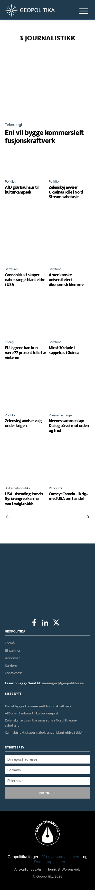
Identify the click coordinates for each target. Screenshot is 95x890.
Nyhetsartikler (70, 55)
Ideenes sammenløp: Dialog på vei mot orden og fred (69, 425)
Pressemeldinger (61, 415)
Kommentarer (22, 55)
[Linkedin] (45, 623)
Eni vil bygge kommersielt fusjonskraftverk (44, 137)
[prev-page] (8, 517)
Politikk (10, 181)
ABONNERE (47, 793)
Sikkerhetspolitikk (17, 488)
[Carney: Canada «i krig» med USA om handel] (69, 461)
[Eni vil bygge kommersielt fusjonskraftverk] (47, 92)
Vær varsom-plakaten (60, 857)
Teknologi (13, 124)
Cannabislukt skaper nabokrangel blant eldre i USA (25, 279)
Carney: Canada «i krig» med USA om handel (68, 496)
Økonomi (55, 488)
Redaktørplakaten (49, 862)
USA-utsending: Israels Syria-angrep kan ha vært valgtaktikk (24, 498)
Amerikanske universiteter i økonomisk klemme (66, 279)
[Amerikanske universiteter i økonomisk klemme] (69, 242)
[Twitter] (56, 623)
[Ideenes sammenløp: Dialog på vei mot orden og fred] (69, 388)
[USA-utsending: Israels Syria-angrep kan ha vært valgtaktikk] (25, 461)
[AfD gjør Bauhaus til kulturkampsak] (25, 165)
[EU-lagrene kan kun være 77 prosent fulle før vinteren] (25, 315)
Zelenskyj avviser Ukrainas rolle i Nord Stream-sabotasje (66, 192)
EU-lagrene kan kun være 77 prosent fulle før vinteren (25, 352)
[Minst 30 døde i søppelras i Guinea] (69, 315)
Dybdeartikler (51, 49)
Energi (9, 342)
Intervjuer (76, 49)
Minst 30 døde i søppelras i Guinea (64, 350)
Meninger (45, 55)
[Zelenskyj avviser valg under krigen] (25, 388)
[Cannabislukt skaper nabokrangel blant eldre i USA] (25, 242)
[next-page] (86, 517)
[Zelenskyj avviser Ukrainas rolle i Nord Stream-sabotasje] (69, 165)
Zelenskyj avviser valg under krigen (23, 423)
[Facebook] (34, 623)
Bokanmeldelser (22, 49)
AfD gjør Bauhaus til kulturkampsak (21, 190)
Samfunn (11, 269)
